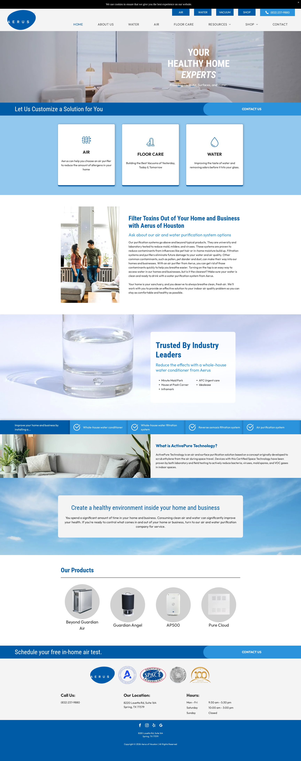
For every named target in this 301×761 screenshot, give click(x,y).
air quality (215, 255)
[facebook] (140, 726)
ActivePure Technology (170, 454)
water (196, 518)
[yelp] (154, 726)
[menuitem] (78, 24)
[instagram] (147, 726)
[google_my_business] (161, 726)
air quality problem (214, 288)
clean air (179, 518)
